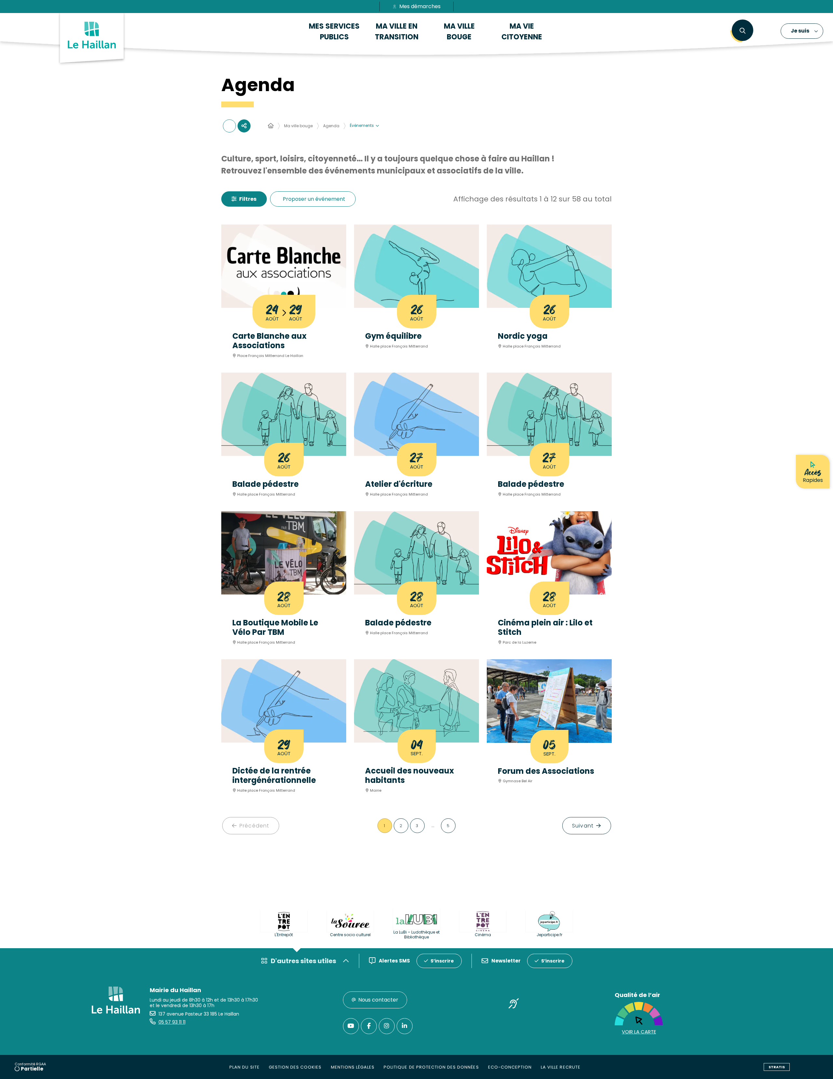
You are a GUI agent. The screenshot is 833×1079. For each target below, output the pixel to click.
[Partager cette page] (244, 125)
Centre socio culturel (350, 934)
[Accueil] (271, 126)
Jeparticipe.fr (549, 934)
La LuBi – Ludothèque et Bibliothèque (416, 934)
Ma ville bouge (298, 126)
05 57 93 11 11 (171, 1022)
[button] (742, 31)
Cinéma (483, 934)
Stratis (777, 1067)
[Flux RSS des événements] (229, 125)
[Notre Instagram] (387, 1026)
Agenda (331, 126)
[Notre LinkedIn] (405, 1026)
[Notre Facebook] (369, 1026)
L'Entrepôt (284, 934)
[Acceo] (514, 1004)
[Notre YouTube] (351, 1026)
